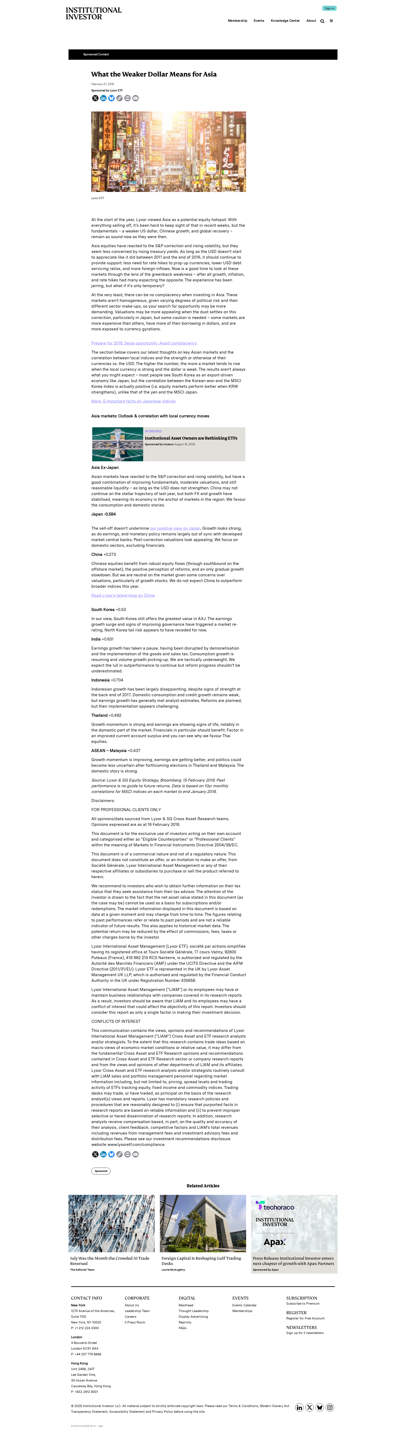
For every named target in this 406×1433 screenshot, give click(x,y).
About (311, 21)
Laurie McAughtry (173, 1269)
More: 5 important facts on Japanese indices (134, 401)
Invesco (168, 444)
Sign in (329, 8)
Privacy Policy (162, 1412)
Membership (237, 21)
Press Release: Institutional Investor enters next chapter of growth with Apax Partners (293, 1261)
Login (100, 1426)
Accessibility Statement (127, 1412)
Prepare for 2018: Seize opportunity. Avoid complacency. (144, 343)
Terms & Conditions (243, 1406)
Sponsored (101, 1171)
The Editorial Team (82, 1269)
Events (259, 21)
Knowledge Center (285, 21)
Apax (275, 1269)
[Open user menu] (331, 19)
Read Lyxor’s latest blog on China (123, 595)
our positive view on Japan (175, 528)
